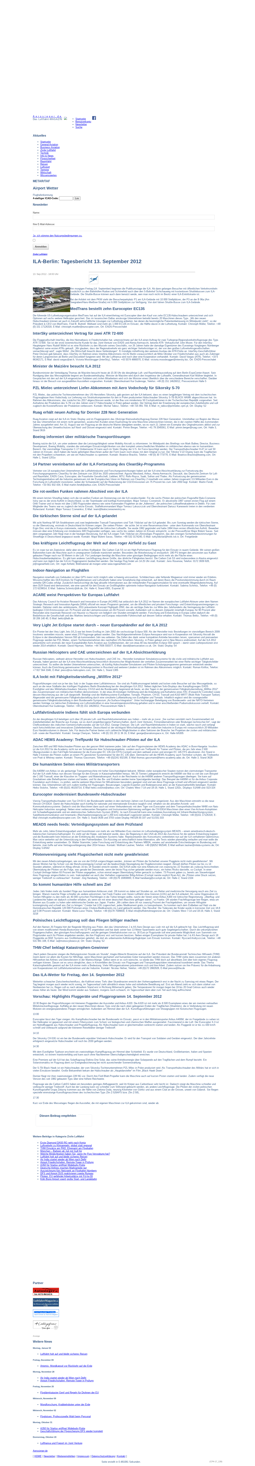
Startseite (80, 118)
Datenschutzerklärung (103, 1456)
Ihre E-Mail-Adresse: (44, 224)
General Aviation (49, 144)
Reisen (44, 164)
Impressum (83, 1456)
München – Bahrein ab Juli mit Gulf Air (61, 1151)
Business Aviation (50, 147)
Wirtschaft (45, 172)
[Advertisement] (47, 57)
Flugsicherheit (47, 158)
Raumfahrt (46, 161)
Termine (44, 169)
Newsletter (81, 124)
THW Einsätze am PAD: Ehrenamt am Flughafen (66, 1148)
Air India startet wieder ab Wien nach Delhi (63, 1159)
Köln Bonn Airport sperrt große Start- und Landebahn (68, 1179)
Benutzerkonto (83, 121)
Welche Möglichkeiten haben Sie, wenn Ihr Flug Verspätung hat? (75, 1153)
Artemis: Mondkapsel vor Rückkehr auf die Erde (66, 1365)
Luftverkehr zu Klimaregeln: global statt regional (66, 1145)
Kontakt (121, 1456)
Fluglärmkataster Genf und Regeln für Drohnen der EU (69, 1392)
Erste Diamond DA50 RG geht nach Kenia (63, 1142)
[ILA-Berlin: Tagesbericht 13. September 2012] (51, 311)
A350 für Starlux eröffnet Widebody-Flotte (62, 1165)
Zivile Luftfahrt (48, 150)
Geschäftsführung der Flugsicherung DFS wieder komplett (71, 1431)
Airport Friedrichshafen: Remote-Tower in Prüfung (67, 1162)
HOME (38, 1456)
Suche (78, 127)
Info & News (47, 155)
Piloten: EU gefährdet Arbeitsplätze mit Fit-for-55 (66, 1176)
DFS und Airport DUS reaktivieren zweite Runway (67, 1173)
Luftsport (45, 167)
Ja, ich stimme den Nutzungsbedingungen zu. (57, 235)
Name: (36, 212)
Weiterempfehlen (66, 1456)
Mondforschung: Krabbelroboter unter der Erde (65, 1404)
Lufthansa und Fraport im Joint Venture (61, 1443)
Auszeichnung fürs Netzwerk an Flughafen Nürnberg (68, 1170)
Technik (44, 153)
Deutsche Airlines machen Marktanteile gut (63, 1167)
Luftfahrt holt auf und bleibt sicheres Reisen (63, 1156)
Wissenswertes (48, 175)
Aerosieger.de (40, 1450)
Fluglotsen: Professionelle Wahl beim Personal (65, 1416)
